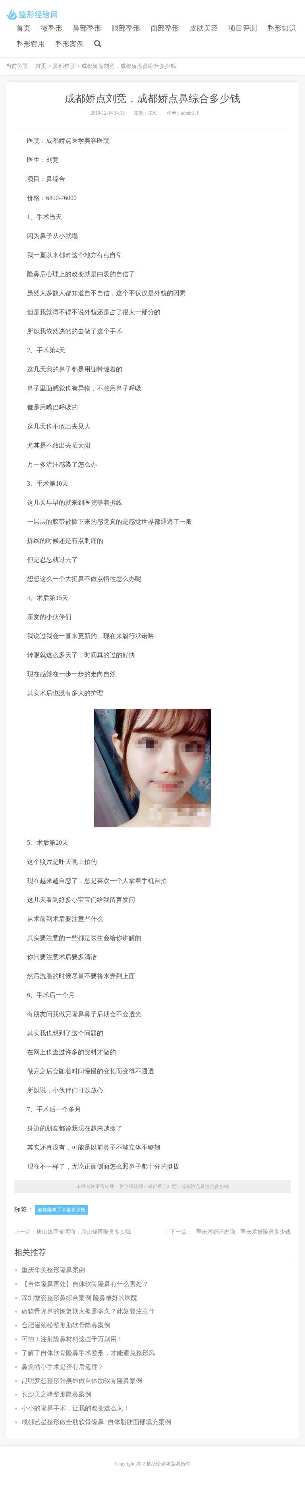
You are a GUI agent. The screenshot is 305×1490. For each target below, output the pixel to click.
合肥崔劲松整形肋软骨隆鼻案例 (65, 1325)
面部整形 (165, 28)
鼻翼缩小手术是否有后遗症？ (62, 1366)
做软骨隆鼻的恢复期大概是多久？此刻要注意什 (88, 1311)
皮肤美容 (203, 28)
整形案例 (69, 44)
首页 (23, 28)
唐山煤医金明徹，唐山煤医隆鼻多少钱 (84, 1232)
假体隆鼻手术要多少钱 (61, 1210)
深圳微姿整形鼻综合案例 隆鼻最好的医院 (79, 1297)
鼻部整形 (87, 28)
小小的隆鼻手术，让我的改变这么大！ (75, 1408)
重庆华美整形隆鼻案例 (53, 1270)
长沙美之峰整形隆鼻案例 (56, 1394)
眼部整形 (126, 28)
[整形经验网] (33, 14)
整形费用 (30, 44)
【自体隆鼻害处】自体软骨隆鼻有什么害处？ (85, 1283)
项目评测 (242, 28)
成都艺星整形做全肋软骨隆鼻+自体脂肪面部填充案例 (96, 1422)
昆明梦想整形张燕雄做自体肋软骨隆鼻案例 (81, 1380)
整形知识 (281, 28)
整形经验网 (131, 1186)
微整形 (51, 28)
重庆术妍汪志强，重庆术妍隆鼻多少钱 (243, 1232)
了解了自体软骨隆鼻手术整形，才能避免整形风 (88, 1353)
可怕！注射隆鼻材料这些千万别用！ (72, 1339)
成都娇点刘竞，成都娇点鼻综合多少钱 (188, 1186)
